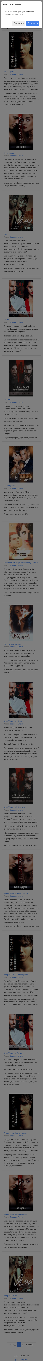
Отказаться (19, 23)
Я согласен (33, 23)
